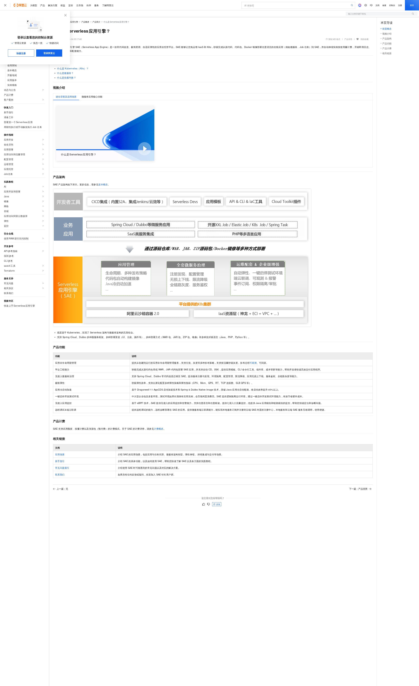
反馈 (218, 504)
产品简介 (96, 21)
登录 (412, 5)
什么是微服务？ (65, 73)
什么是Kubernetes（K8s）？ (73, 68)
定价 (70, 5)
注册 (400, 5)
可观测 (253, 362)
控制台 (392, 5)
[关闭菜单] (5, 5)
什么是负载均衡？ (66, 77)
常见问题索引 (62, 467)
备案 (384, 5)
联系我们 (60, 474)
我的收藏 (364, 39)
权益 (63, 5)
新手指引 (60, 461)
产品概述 (85, 21)
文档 (377, 5)
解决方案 (52, 5)
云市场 (79, 5)
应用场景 (60, 454)
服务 (96, 5)
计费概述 (158, 428)
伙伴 (88, 5)
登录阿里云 (49, 53)
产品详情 (348, 39)
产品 (42, 5)
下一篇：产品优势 (358, 488)
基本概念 (103, 184)
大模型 (33, 5)
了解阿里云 (108, 5)
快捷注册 (21, 53)
